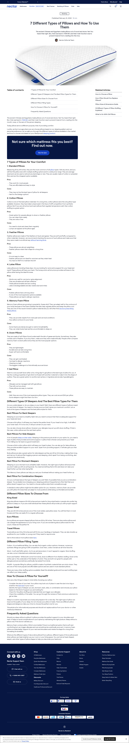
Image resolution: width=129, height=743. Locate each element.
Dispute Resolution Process (50, 734)
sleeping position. (49, 133)
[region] (64, 739)
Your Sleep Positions (107, 674)
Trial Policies (60, 677)
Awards (81, 667)
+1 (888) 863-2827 (18, 675)
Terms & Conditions (65, 734)
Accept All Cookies (110, 739)
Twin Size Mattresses (39, 667)
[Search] (110, 6)
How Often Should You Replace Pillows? (106, 99)
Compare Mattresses (39, 671)
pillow (52, 170)
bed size (21, 586)
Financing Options (62, 671)
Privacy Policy (36, 734)
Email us (18, 682)
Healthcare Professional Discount (43, 687)
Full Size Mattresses (39, 664)
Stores (81, 658)
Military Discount (38, 680)
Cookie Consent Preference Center (87, 734)
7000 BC (25, 120)
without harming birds (38, 240)
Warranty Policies (61, 680)
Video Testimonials (62, 667)
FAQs (58, 658)
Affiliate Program (83, 664)
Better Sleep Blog (107, 680)
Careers (81, 661)
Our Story (82, 655)
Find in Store (104, 2)
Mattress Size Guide (107, 661)
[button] (113, 2)
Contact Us (60, 655)
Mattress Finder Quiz (39, 674)
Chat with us (18, 669)
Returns (59, 661)
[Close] (126, 739)
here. (35, 538)
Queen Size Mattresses (40, 661)
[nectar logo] (12, 6)
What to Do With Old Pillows (105, 114)
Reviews (59, 664)
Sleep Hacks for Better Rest (109, 677)
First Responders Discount (41, 683)
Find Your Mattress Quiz (108, 655)
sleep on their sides (25, 437)
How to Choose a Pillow (103, 94)
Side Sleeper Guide (107, 671)
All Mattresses (38, 655)
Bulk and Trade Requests (63, 683)
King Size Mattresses (39, 658)
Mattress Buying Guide (108, 664)
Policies (59, 674)
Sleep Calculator (106, 658)
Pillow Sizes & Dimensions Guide (106, 104)
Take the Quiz (42, 152)
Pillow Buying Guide (107, 667)
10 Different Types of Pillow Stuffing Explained (108, 109)
